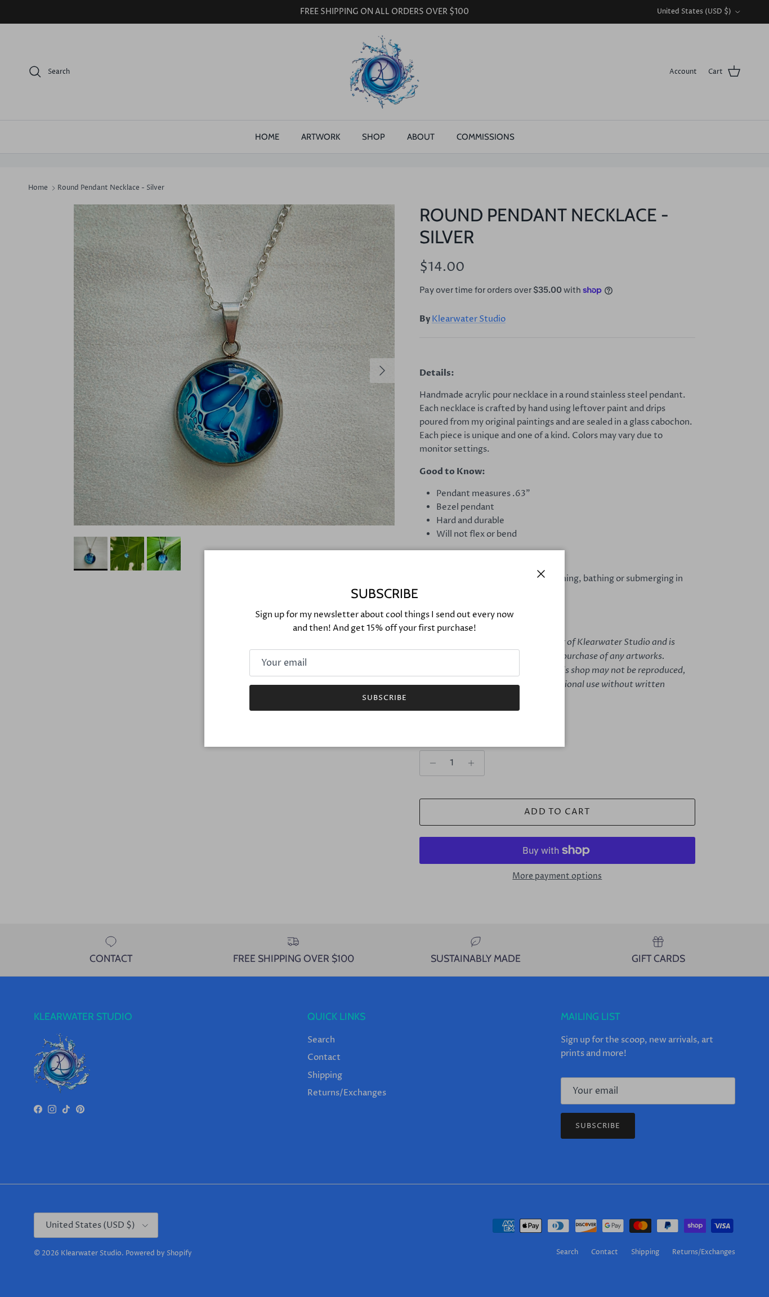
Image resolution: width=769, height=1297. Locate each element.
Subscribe (384, 698)
